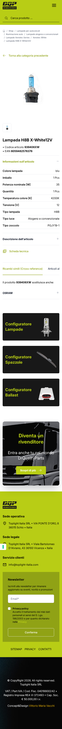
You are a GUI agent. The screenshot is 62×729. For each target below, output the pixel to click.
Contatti (44, 649)
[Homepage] (4, 31)
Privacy (22, 621)
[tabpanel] (31, 289)
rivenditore (31, 439)
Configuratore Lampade (18, 327)
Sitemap (16, 649)
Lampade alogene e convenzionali (42, 34)
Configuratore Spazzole (18, 360)
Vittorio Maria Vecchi (42, 705)
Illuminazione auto (14, 34)
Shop (11, 31)
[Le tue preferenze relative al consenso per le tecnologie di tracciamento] (3, 547)
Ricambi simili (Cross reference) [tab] (23, 268)
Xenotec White (39, 37)
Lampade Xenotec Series (17, 37)
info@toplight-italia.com (23, 564)
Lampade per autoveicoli (28, 31)
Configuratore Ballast (18, 392)
